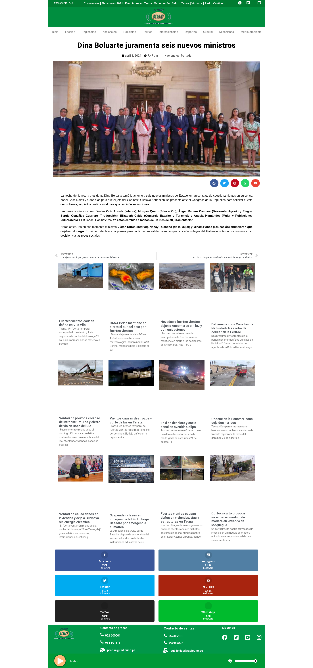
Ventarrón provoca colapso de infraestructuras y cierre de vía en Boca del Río (79, 422)
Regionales (89, 32)
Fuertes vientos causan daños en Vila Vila (76, 323)
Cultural (208, 32)
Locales (70, 32)
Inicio (54, 32)
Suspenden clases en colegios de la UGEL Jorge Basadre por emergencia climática (129, 521)
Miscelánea (226, 32)
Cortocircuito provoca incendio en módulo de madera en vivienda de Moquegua (228, 519)
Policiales (129, 32)
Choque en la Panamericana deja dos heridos (232, 421)
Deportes (191, 32)
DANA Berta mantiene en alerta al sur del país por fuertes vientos (128, 327)
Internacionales (168, 32)
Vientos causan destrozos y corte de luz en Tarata (131, 420)
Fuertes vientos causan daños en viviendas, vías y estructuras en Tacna (180, 517)
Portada (186, 55)
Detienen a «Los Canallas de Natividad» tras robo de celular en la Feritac (232, 328)
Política (147, 32)
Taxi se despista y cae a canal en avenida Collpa (178, 425)
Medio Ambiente (251, 32)
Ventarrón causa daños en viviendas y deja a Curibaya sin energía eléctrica (79, 518)
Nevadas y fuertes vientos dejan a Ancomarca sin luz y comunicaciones (181, 325)
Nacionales (110, 32)
